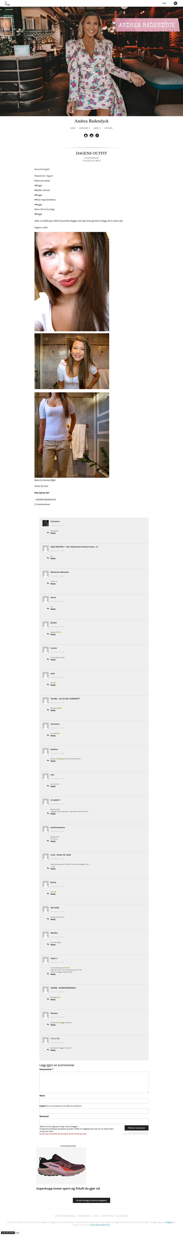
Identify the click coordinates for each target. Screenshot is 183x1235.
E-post (60, 1106)
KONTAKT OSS (107, 1216)
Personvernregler (131, 1133)
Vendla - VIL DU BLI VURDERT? (65, 698)
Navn (42, 1095)
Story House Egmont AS (100, 1225)
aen (52, 774)
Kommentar (46, 1069)
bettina (54, 749)
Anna (53, 597)
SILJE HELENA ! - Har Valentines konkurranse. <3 (74, 546)
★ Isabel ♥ (55, 800)
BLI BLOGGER (122, 1216)
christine (55, 724)
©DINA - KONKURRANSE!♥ (63, 988)
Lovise (54, 648)
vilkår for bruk (139, 1133)
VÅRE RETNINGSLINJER (65, 1216)
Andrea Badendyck (91, 121)
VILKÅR (95, 1216)
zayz (53, 673)
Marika (54, 933)
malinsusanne (58, 827)
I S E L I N (55, 1038)
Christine (55, 521)
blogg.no (169, 1222)
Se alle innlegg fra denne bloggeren (91, 1200)
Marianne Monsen (60, 572)
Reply (53, 533)
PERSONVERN (84, 1216)
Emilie (54, 622)
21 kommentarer (91, 158)
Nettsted (44, 1116)
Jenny (53, 882)
